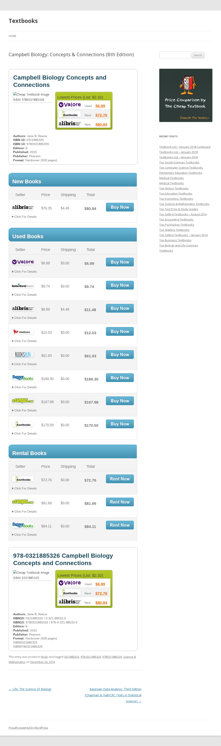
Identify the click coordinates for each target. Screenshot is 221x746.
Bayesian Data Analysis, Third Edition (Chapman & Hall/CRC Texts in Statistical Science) (113, 695)
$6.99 (100, 106)
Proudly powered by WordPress (28, 728)
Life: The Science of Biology (30, 689)
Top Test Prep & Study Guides (178, 209)
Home (12, 36)
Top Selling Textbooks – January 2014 (183, 235)
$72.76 (101, 115)
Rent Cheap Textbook (120, 478)
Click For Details (25, 216)
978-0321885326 (91, 657)
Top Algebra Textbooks (174, 230)
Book (44, 657)
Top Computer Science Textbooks (181, 167)
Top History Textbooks (174, 188)
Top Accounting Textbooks (176, 219)
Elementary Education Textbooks (180, 173)
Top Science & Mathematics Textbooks (184, 204)
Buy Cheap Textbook (120, 207)
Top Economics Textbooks (176, 199)
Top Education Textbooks (175, 193)
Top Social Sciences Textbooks (179, 162)
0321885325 (71, 657)
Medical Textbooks (171, 178)
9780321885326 (112, 657)
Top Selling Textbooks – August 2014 (183, 214)
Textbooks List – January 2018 (178, 152)
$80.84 (101, 124)
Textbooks (23, 21)
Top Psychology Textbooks (176, 225)
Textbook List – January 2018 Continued (184, 147)
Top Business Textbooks (175, 240)
